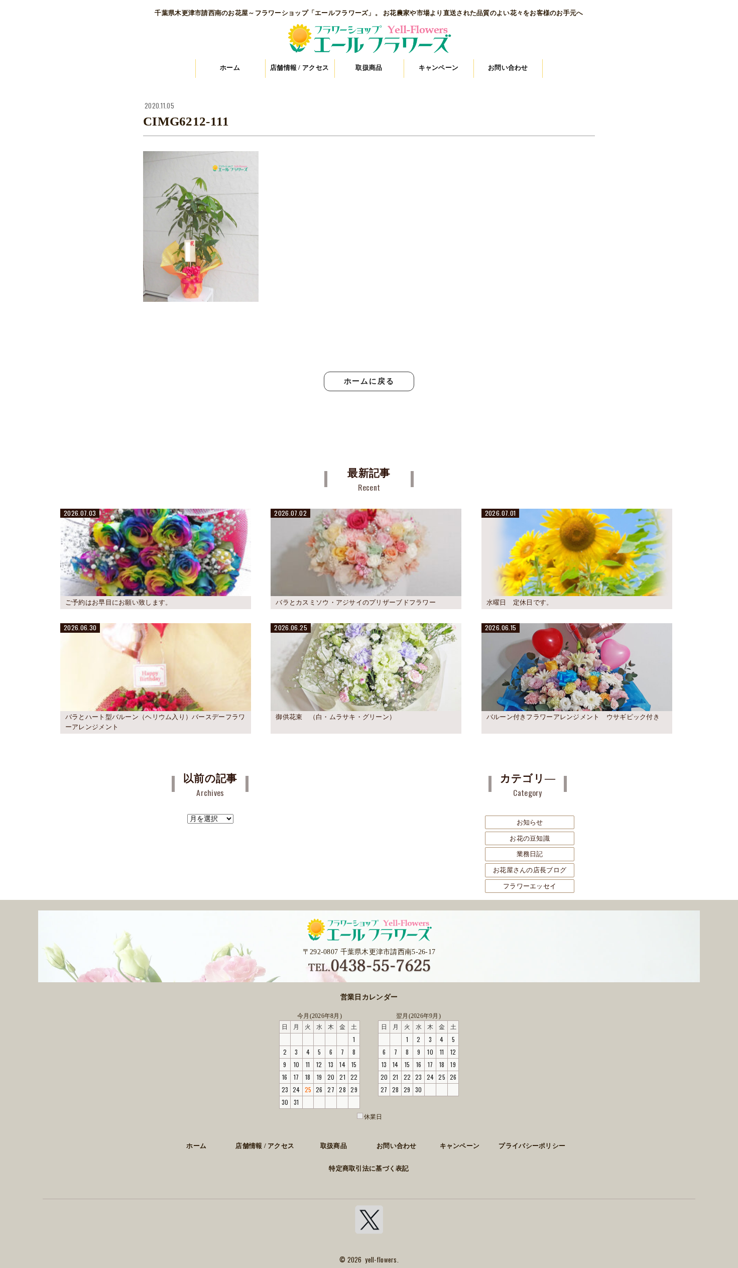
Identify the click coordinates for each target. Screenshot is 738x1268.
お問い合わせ (508, 67)
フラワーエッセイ (529, 886)
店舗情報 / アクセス (299, 67)
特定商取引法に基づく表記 (369, 1168)
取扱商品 (368, 67)
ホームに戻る (369, 381)
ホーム (230, 67)
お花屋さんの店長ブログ (529, 870)
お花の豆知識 (530, 838)
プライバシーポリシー (532, 1145)
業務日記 (530, 854)
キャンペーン (439, 67)
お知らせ (530, 822)
